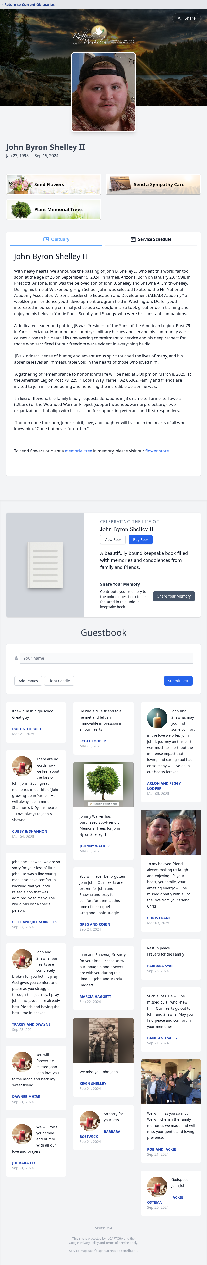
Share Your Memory (174, 596)
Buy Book (140, 539)
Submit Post (178, 680)
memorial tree (78, 451)
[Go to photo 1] (168, 1101)
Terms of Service (117, 1242)
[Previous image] (146, 1082)
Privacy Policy (89, 1242)
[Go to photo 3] (174, 1101)
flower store (157, 451)
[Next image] (196, 1082)
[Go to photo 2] (171, 1101)
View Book (113, 539)
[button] (104, 784)
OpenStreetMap (109, 1251)
